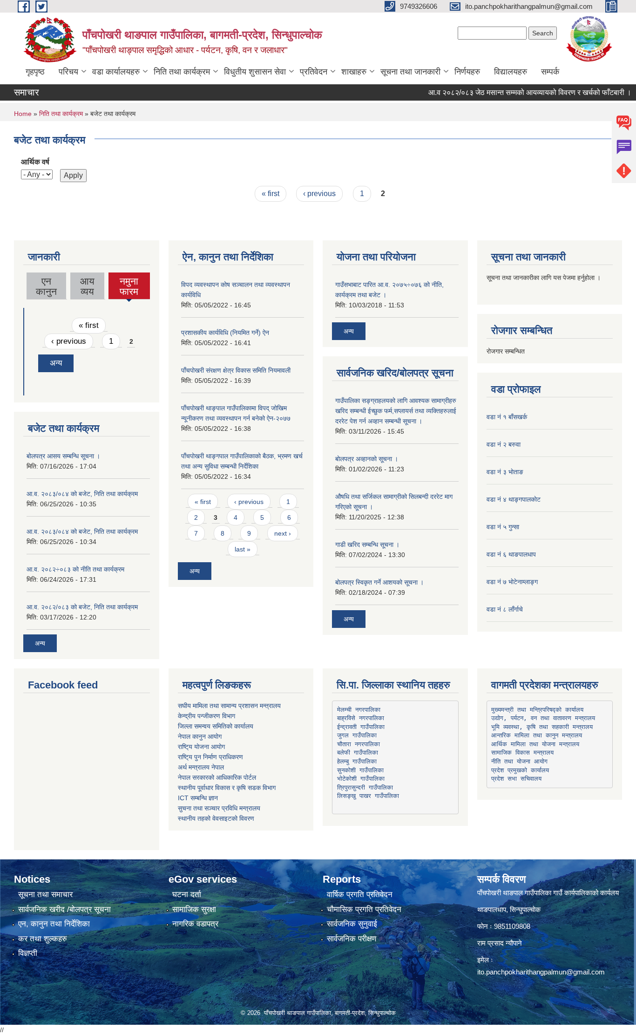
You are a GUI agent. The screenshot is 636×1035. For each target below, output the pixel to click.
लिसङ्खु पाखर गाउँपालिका (368, 795)
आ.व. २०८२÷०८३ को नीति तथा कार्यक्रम (75, 569)
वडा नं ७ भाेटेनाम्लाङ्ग (512, 582)
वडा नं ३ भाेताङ (505, 472)
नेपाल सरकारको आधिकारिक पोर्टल (217, 777)
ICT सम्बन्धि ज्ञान (198, 798)
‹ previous (319, 193)
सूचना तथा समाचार (45, 894)
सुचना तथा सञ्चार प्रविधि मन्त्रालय (219, 808)
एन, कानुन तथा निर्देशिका (54, 923)
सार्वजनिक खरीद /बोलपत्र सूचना (64, 909)
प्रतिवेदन (313, 71)
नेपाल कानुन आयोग (200, 736)
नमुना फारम (129, 287)
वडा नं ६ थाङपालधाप (511, 554)
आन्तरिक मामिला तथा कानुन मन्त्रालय (536, 735)
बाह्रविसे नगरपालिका (360, 718)
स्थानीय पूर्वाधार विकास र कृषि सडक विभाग (227, 787)
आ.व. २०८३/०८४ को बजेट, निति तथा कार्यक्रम (82, 493)
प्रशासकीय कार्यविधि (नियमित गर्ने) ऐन (225, 332)
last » (242, 549)
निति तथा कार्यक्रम (182, 71)
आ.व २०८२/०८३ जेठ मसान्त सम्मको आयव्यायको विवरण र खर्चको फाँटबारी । (515, 92)
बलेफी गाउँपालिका (357, 752)
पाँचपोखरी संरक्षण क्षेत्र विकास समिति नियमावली (236, 370)
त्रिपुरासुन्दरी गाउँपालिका (365, 787)
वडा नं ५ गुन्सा (503, 527)
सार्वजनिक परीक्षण (351, 938)
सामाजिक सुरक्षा (194, 909)
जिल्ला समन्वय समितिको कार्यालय (215, 726)
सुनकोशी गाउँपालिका (360, 770)
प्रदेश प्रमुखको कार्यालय (520, 770)
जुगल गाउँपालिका (357, 735)
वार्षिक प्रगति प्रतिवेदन (359, 894)
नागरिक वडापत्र (195, 923)
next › (282, 533)
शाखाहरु (353, 71)
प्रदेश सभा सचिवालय (516, 778)
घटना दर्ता (186, 894)
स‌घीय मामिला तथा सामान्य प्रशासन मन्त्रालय (229, 705)
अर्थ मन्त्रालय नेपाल (201, 767)
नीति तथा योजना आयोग (519, 761)
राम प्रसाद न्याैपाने (499, 943)
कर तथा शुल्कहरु (42, 938)
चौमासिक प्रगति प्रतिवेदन (364, 909)
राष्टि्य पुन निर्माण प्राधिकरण (210, 757)
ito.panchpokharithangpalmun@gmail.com (541, 972)
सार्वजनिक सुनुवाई (352, 923)
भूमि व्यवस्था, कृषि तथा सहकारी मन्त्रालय (542, 726)
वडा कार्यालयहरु (116, 71)
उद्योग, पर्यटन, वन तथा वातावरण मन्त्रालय (543, 718)
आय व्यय (87, 286)
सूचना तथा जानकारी (410, 71)
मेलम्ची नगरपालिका (358, 709)
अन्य (56, 363)
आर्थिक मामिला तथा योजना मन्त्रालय (535, 744)
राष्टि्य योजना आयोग (201, 746)
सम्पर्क (550, 71)
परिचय (68, 71)
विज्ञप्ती (27, 953)
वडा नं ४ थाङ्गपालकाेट (514, 499)
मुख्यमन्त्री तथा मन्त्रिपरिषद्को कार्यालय (537, 709)
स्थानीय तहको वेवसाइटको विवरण (216, 818)
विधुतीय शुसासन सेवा (255, 71)
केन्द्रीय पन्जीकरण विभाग (206, 716)
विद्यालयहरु (510, 71)
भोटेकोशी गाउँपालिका (361, 778)
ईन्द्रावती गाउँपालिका (361, 726)
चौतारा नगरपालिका (358, 744)
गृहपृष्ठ (35, 71)
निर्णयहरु (467, 71)
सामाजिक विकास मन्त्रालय (522, 752)
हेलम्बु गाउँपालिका (357, 761)
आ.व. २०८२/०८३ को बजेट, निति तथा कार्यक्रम (82, 607)
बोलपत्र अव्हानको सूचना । (366, 459)
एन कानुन (46, 286)
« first (270, 193)
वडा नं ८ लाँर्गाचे (505, 609)
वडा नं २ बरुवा (504, 444)
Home (23, 113)
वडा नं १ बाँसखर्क (507, 417)
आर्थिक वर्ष (35, 162)
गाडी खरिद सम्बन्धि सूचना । (367, 544)
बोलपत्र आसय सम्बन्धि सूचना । (63, 456)
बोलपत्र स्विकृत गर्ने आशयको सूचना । (379, 582)
